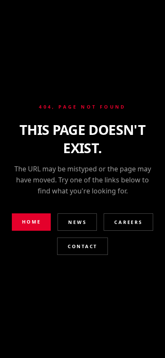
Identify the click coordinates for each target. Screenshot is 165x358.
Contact (82, 246)
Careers (128, 222)
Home (31, 221)
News (77, 222)
